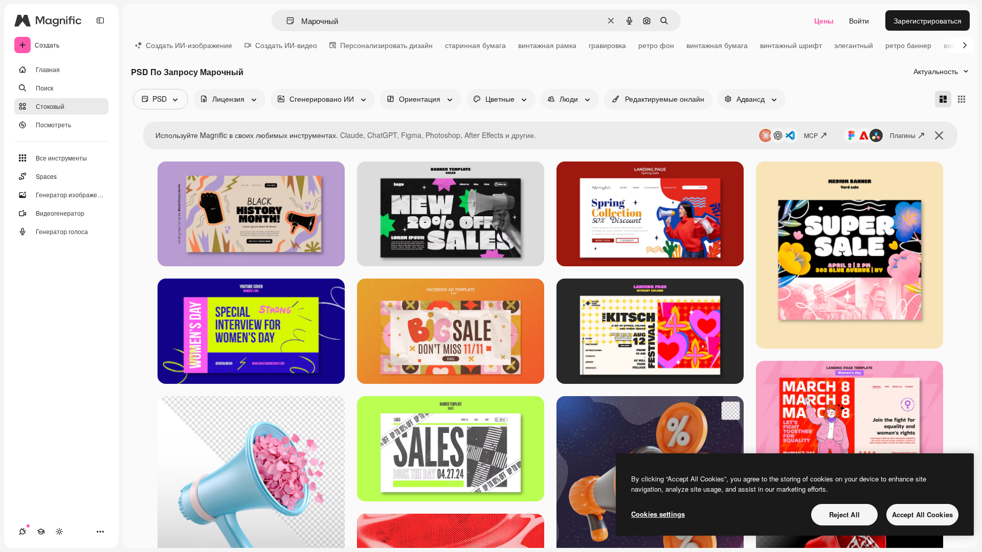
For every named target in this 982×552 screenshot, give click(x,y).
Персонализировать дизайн (386, 45)
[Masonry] (943, 99)
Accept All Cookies (922, 514)
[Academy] (41, 531)
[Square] (961, 99)
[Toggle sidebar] (100, 20)
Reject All (844, 514)
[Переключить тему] (59, 531)
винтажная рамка (547, 45)
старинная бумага (475, 45)
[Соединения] (22, 531)
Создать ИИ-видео (286, 45)
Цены (824, 20)
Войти (859, 20)
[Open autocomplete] (286, 21)
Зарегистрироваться (928, 20)
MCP (811, 135)
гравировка (607, 45)
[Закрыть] (939, 135)
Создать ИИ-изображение (189, 45)
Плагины (903, 135)
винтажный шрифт (791, 45)
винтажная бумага (717, 45)
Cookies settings (658, 514)
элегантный (853, 45)
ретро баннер (908, 45)
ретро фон (656, 45)
